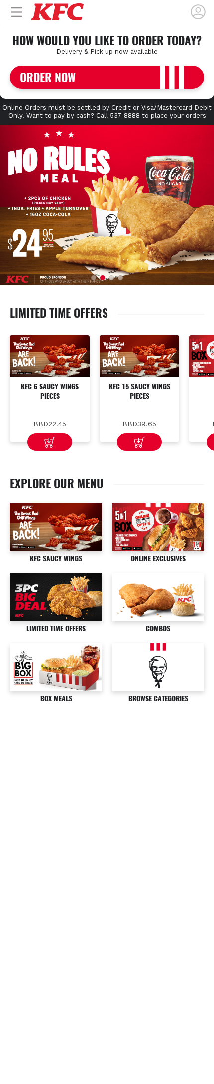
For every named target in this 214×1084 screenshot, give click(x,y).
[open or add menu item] (49, 442)
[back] (198, 12)
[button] (93, 277)
